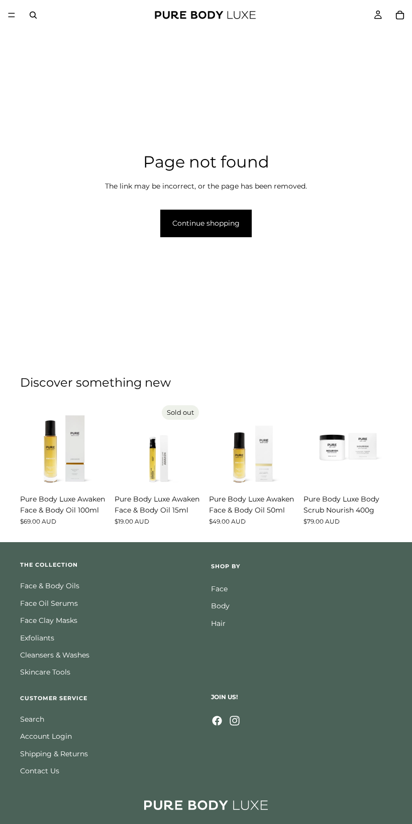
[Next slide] (97, 445)
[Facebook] (217, 720)
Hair (218, 622)
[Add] (93, 474)
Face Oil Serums (49, 602)
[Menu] (11, 15)
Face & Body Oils (49, 585)
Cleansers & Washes (54, 655)
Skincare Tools (45, 672)
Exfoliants (37, 637)
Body (220, 605)
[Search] (33, 15)
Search (32, 719)
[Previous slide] (31, 445)
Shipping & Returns (54, 753)
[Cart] (400, 15)
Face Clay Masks (48, 620)
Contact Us (39, 770)
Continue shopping (206, 223)
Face (219, 588)
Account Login (46, 736)
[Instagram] (235, 720)
